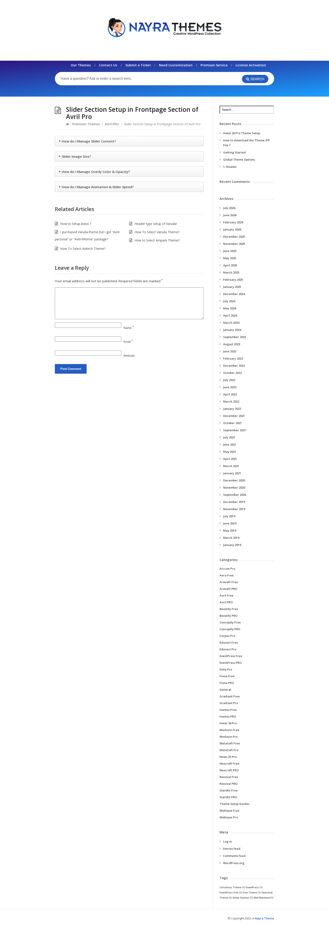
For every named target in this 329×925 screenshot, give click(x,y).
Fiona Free (227, 676)
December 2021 (234, 416)
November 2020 (234, 487)
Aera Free (227, 575)
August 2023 (231, 344)
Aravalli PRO (228, 589)
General (225, 690)
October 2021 (232, 423)
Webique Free (229, 811)
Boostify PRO (228, 616)
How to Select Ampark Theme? (157, 240)
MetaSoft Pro (229, 750)
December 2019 (234, 502)
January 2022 (232, 409)
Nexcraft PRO (229, 770)
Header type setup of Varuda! (156, 224)
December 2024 (234, 294)
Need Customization (175, 65)
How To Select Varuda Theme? (157, 232)
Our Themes (81, 65)
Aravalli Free (229, 582)
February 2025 (233, 280)
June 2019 (229, 523)
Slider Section (243, 897)
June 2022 (229, 387)
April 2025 (230, 265)
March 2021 (231, 466)
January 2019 (232, 545)
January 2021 (232, 473)
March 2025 (231, 272)
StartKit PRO (228, 797)
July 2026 (229, 208)
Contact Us (108, 65)
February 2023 (233, 358)
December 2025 (234, 237)
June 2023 (229, 351)
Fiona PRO (227, 683)
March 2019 (231, 538)
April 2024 (230, 315)
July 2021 (229, 437)
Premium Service (214, 65)
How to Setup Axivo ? (75, 224)
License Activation (251, 65)
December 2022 (234, 366)
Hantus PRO (228, 716)
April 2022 (230, 394)
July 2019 (229, 516)
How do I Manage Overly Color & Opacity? (96, 171)
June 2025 (229, 251)
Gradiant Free (230, 696)
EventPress (254, 887)
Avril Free (226, 595)
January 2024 (232, 330)
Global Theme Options (239, 159)
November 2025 (234, 244)
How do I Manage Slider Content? (89, 141)
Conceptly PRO (230, 629)
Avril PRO (112, 124)
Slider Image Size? (76, 156)
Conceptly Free (230, 622)
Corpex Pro (227, 636)
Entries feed (231, 849)
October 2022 (232, 373)
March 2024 (231, 323)
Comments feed (234, 856)
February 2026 (233, 222)
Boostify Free (229, 609)
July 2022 (229, 380)
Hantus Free (228, 710)
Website (129, 356)
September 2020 (234, 495)
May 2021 (229, 452)
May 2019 (229, 530)
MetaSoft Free (230, 743)
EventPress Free (231, 656)
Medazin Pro (229, 737)
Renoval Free (229, 777)
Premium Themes (86, 124)
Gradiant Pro (229, 703)
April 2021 (230, 459)
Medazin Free (229, 730)
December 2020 (234, 480)
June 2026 (229, 215)
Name (129, 328)
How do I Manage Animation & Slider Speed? (98, 187)
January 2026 (232, 229)
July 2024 (229, 301)
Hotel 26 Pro (228, 723)
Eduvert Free (229, 642)
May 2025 (229, 258)
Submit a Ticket (138, 65)
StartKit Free (229, 790)
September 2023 (234, 337)
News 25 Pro (228, 757)
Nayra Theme (264, 918)
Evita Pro (226, 669)
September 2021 (234, 430)
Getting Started (234, 152)
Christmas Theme (232, 887)
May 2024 (229, 308)
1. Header (230, 167)
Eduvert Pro (228, 649)
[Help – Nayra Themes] (164, 27)
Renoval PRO (228, 784)
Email (128, 342)
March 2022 (231, 401)
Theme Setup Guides (234, 804)
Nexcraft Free (229, 763)
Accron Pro (227, 569)
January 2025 (232, 287)
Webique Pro (229, 817)
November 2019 (234, 509)
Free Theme (252, 892)
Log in (227, 841)
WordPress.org (233, 863)
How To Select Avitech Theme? (82, 248)
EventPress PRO (230, 663)
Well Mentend (263, 897)
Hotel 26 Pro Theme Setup (241, 133)
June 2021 (229, 444)
